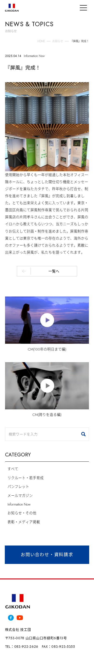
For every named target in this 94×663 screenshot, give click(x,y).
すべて (12, 468)
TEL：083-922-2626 (21, 646)
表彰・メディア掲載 (23, 521)
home (41, 41)
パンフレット (18, 486)
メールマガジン (20, 495)
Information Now (19, 504)
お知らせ (57, 41)
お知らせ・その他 (21, 512)
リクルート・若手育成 (25, 477)
